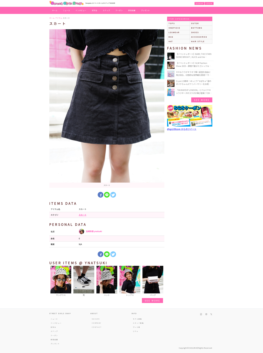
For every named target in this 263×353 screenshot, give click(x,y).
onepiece (174, 28)
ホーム (55, 10)
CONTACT (97, 327)
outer (195, 23)
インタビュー (80, 10)
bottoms (196, 28)
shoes (195, 32)
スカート (82, 214)
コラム (135, 331)
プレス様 (136, 327)
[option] (106, 108)
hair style (198, 41)
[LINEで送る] (107, 195)
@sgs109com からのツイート (181, 129)
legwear (174, 32)
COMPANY (96, 323)
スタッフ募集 (138, 323)
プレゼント (145, 10)
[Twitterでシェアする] (113, 195)
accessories (199, 37)
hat (171, 41)
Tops (172, 23)
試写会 (94, 10)
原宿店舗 (131, 10)
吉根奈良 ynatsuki (94, 231)
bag (171, 37)
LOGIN (209, 3)
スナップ (106, 10)
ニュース (66, 10)
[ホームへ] (66, 3)
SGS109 (96, 319)
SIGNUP (199, 3)
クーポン (119, 10)
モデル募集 (137, 319)
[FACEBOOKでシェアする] (100, 195)
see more (152, 300)
